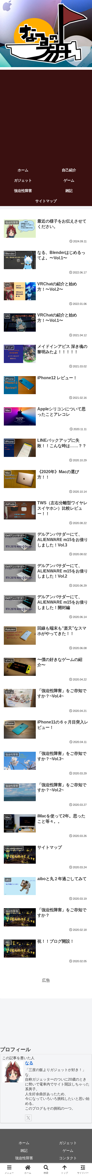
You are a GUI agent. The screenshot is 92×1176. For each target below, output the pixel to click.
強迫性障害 (24, 1158)
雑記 (24, 1150)
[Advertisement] (46, 116)
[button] (82, 827)
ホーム (24, 1143)
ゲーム (68, 1150)
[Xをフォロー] (28, 1118)
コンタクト (68, 1158)
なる (29, 1063)
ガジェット (68, 1143)
